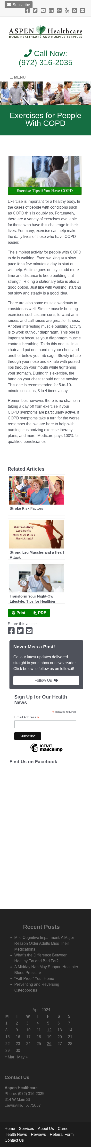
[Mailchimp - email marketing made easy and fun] (46, 752)
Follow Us (43, 680)
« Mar (9, 1057)
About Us (46, 1129)
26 (49, 1044)
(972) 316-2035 (46, 62)
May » (22, 1057)
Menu (19, 77)
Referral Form (62, 1134)
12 (49, 1030)
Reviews (38, 1134)
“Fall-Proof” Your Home (34, 978)
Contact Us (14, 1140)
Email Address (26, 717)
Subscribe (21, 5)
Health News (16, 1134)
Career (64, 1129)
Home (10, 1129)
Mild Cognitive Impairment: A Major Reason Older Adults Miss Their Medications (44, 943)
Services (26, 1129)
